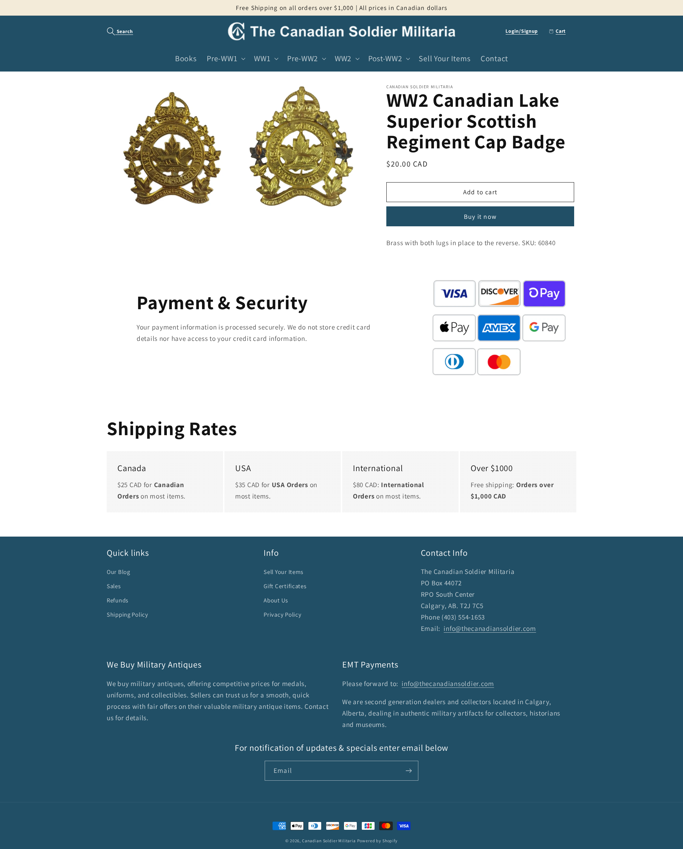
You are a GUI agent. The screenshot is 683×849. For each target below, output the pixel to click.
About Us (276, 600)
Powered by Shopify (377, 840)
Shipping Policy (127, 614)
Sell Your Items (283, 572)
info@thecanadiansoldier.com (490, 628)
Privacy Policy (282, 614)
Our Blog (118, 572)
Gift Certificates (285, 586)
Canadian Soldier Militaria (329, 840)
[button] (116, 31)
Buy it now (480, 216)
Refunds (117, 600)
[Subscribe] (408, 771)
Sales (114, 586)
